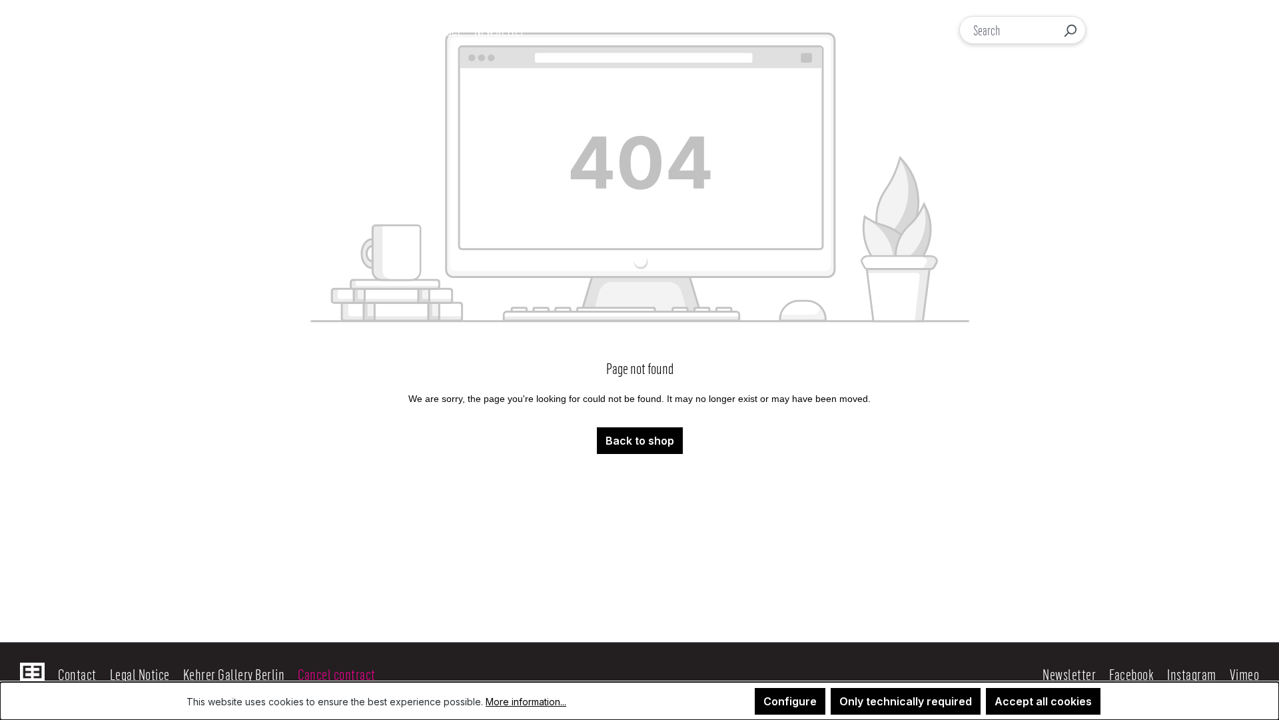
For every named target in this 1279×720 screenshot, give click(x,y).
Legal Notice (140, 674)
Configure (790, 701)
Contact (77, 674)
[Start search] (1070, 30)
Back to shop (640, 440)
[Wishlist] (1168, 30)
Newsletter (1069, 674)
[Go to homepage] (92, 30)
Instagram (1191, 674)
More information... (526, 701)
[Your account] (1140, 30)
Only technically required (905, 701)
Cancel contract (337, 674)
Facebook (1131, 674)
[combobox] (1007, 30)
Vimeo (1245, 674)
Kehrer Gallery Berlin (234, 674)
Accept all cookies (1043, 701)
